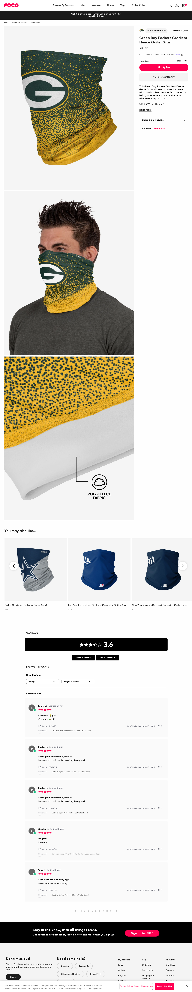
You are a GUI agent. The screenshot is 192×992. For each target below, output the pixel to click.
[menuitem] (63, 5)
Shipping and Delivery (70, 974)
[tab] (83, 658)
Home (110, 5)
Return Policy (95, 974)
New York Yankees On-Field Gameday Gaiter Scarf (160, 605)
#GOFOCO (171, 981)
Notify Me (164, 67)
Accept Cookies (164, 986)
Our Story (170, 965)
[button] (43, 726)
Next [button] (183, 566)
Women (96, 5)
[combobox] (42, 681)
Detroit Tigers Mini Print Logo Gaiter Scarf (70, 813)
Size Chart (182, 61)
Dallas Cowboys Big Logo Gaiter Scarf (25, 605)
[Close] (187, 986)
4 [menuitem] (92, 910)
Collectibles (138, 5)
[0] (182, 5)
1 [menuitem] (81, 910)
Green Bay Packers (156, 31)
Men (83, 5)
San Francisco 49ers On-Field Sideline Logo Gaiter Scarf (76, 854)
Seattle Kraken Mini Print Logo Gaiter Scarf (70, 895)
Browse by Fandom (63, 5)
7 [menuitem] (103, 910)
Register (122, 976)
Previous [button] (13, 566)
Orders (121, 970)
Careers (170, 970)
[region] (96, 986)
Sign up (13, 977)
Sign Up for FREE (142, 933)
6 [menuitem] (99, 910)
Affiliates (170, 976)
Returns (122, 981)
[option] (96, 15)
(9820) (185, 31)
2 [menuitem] (84, 910)
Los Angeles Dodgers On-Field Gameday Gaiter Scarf (97, 605)
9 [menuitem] (110, 910)
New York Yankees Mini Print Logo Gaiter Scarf (71, 731)
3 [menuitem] (88, 910)
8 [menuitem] (107, 910)
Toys (122, 5)
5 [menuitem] (96, 910)
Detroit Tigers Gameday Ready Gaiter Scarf (71, 772)
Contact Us (84, 966)
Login (120, 965)
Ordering (65, 966)
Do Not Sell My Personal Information (136, 986)
